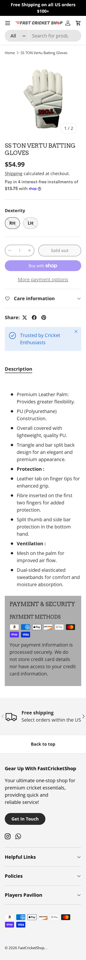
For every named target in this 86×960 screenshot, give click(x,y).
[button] (78, 23)
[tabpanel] (43, 483)
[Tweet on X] (24, 317)
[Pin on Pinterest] (43, 317)
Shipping (13, 173)
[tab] (18, 369)
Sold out (60, 250)
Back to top (43, 744)
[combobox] (43, 36)
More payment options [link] (43, 279)
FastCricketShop (31, 947)
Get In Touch (25, 819)
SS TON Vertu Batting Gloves (44, 52)
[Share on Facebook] (34, 317)
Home (10, 52)
